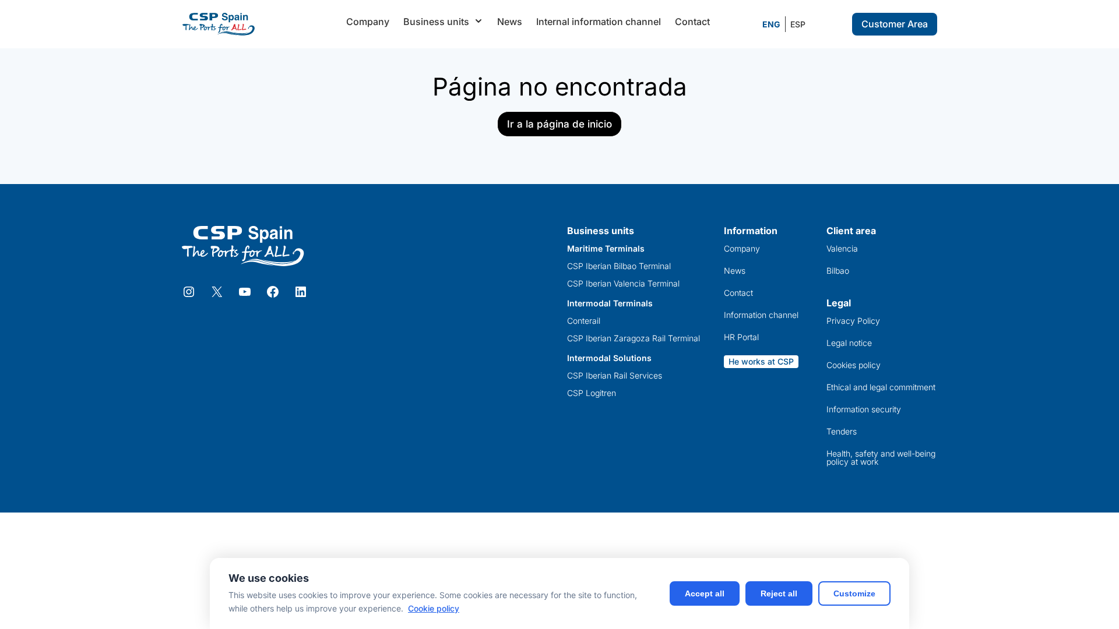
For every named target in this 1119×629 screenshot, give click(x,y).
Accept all (704, 593)
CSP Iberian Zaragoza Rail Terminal (633, 338)
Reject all (779, 593)
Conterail (583, 321)
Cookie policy (433, 608)
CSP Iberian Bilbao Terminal (619, 266)
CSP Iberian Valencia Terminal (623, 284)
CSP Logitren (591, 393)
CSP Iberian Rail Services (614, 376)
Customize (854, 593)
